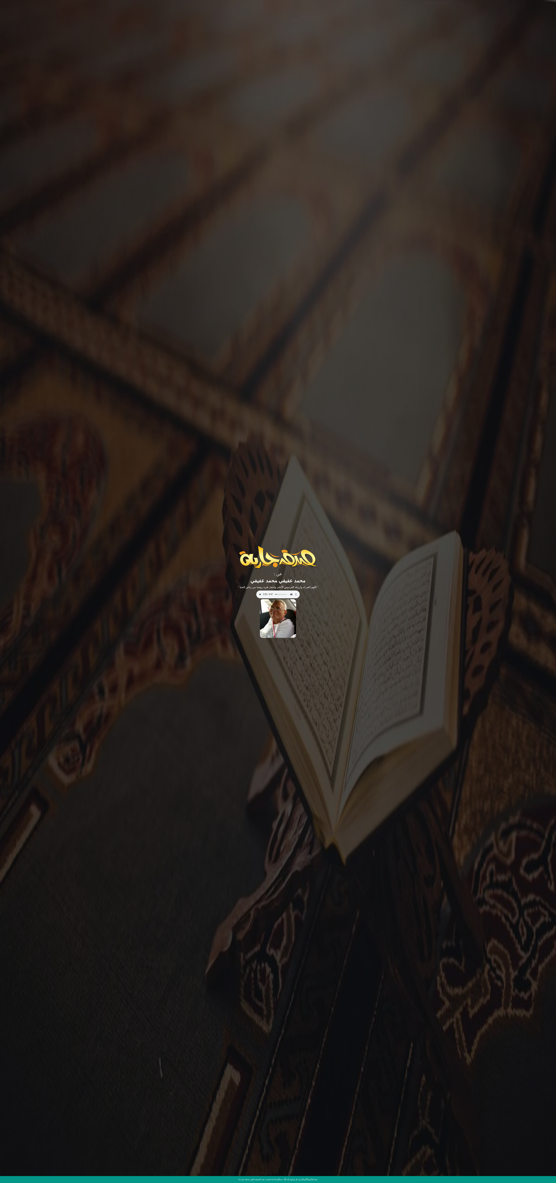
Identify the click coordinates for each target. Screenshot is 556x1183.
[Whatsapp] (548, 1175)
